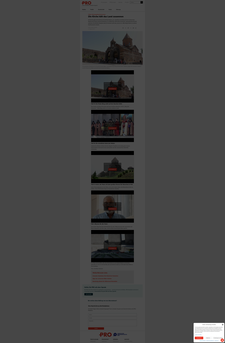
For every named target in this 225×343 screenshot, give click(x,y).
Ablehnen (208, 338)
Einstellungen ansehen (218, 338)
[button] (222, 324)
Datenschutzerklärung (210, 340)
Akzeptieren (199, 338)
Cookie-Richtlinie (203, 340)
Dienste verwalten (198, 334)
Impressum (216, 340)
